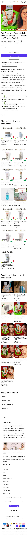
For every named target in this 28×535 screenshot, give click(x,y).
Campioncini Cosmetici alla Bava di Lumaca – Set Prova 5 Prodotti (20, 202)
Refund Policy (6, 487)
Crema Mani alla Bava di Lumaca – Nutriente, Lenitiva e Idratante (7, 265)
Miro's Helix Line (8, 528)
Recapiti (16, 533)
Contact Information (7, 478)
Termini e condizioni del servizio (20, 531)
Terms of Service (6, 493)
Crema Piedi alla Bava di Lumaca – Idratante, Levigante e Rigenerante (20, 244)
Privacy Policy (6, 484)
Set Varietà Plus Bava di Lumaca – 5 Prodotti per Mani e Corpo (20, 338)
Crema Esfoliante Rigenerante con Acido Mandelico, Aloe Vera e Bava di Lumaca (20, 163)
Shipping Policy (6, 490)
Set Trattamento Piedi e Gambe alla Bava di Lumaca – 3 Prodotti (7, 295)
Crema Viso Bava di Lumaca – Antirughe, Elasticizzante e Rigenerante (7, 141)
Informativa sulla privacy (8, 531)
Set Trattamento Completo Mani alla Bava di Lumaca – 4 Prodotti (7, 317)
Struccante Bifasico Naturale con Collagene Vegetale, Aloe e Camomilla (7, 202)
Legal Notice (5, 481)
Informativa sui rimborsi (21, 529)
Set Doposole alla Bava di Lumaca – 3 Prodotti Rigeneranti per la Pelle (6, 338)
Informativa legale (22, 533)
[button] (2, 2)
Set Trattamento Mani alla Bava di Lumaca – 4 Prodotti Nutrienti (7, 359)
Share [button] (3, 114)
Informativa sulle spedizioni (8, 533)
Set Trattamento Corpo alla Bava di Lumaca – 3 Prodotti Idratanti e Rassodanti (20, 295)
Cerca (4, 472)
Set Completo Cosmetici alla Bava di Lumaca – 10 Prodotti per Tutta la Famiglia (20, 317)
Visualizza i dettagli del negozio (9, 65)
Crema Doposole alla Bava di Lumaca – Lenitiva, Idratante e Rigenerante (7, 244)
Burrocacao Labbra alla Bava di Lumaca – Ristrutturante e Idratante (20, 141)
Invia (5, 417)
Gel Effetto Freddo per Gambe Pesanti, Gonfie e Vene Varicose (7, 182)
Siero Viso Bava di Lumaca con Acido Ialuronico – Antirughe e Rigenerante (20, 182)
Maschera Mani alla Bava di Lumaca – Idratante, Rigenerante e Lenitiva (6, 222)
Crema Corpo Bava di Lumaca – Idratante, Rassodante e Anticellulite (20, 222)
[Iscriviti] (22, 501)
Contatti (4, 475)
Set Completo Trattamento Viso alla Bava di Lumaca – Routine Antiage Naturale (20, 359)
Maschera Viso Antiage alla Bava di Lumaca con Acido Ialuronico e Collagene (6, 163)
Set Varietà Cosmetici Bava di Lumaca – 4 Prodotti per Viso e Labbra (7, 381)
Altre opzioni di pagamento (14, 59)
